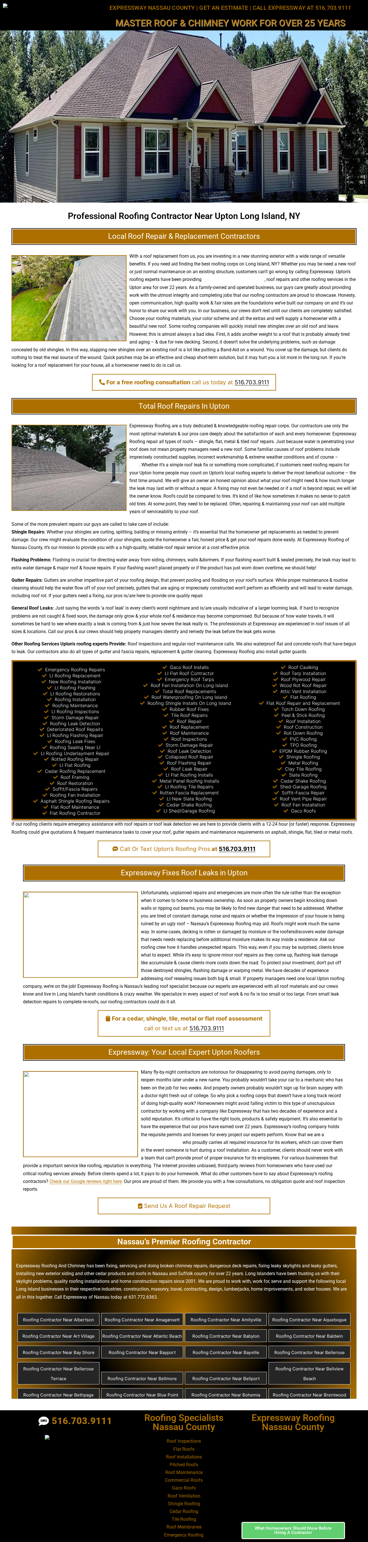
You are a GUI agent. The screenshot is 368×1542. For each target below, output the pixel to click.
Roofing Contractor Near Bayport (142, 1352)
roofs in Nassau (152, 1273)
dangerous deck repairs (232, 1265)
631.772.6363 (143, 1297)
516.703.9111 (252, 382)
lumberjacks (236, 1289)
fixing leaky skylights (279, 1265)
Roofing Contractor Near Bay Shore (59, 1352)
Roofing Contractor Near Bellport (226, 1378)
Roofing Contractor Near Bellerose (309, 1352)
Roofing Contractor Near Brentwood (309, 1395)
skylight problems (34, 1281)
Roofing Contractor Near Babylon (226, 1336)
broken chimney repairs (183, 1265)
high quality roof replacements (233, 279)
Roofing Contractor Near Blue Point (142, 1395)
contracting (195, 1289)
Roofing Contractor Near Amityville (226, 1319)
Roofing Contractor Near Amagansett (142, 1319)
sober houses (317, 1289)
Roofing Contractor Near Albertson (58, 1319)
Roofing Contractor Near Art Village (58, 1336)
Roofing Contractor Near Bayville (226, 1352)
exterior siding (59, 1273)
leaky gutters (324, 1265)
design (152, 580)
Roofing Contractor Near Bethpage (58, 1395)
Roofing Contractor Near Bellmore (142, 1378)
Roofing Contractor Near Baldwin (309, 1336)
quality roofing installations (82, 1281)
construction (136, 1289)
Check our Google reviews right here (85, 1181)
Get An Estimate (223, 7)
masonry (159, 1289)
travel (176, 1289)
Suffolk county (193, 1273)
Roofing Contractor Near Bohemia (225, 1395)
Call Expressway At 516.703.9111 (302, 7)
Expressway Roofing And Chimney (50, 1265)
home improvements (272, 1289)
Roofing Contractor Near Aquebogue (309, 1319)
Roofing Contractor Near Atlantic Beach (142, 1336)
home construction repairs (146, 1281)
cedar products (110, 1273)
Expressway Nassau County (152, 7)
